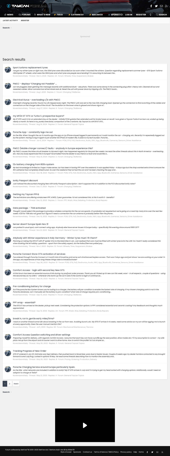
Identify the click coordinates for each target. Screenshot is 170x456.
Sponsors (77, 452)
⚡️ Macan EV (96, 14)
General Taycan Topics (74, 124)
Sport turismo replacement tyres (30, 67)
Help (135, 452)
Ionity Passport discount (25, 180)
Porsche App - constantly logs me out (33, 132)
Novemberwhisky (20, 76)
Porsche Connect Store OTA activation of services (39, 254)
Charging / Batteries (71, 92)
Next (16, 383)
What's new (43, 14)
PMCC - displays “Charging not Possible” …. (35, 83)
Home (141, 452)
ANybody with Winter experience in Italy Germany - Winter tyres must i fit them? (55, 237)
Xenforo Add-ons (62, 450)
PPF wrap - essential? (24, 302)
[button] (115, 14)
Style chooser (66, 452)
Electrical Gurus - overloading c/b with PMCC (36, 99)
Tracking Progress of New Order (29, 350)
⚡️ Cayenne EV (76, 14)
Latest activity (10, 20)
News (10, 14)
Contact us (87, 452)
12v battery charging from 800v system (33, 164)
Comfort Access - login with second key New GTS (38, 270)
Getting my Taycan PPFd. (26, 194)
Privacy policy (126, 452)
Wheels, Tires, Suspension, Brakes (79, 76)
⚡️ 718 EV (58, 14)
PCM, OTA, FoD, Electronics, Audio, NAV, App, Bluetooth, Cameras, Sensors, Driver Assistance (102, 140)
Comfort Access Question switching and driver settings (41, 334)
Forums (26, 14)
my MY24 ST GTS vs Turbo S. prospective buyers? (38, 115)
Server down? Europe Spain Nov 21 (30, 224)
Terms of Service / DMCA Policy (106, 452)
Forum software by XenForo (26, 450)
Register (25, 20)
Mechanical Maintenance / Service (78, 327)
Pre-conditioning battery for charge (32, 286)
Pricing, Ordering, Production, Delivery (81, 359)
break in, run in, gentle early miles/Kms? (33, 318)
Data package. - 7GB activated (29, 208)
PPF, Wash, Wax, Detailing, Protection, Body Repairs (85, 200)
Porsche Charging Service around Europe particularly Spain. (44, 367)
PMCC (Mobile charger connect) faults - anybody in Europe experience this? (53, 148)
